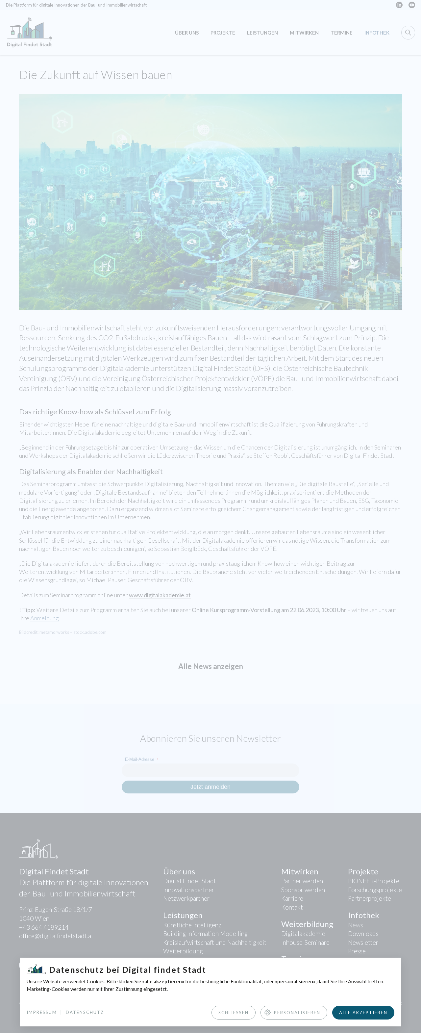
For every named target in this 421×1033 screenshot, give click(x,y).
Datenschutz (85, 1012)
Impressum (42, 1012)
